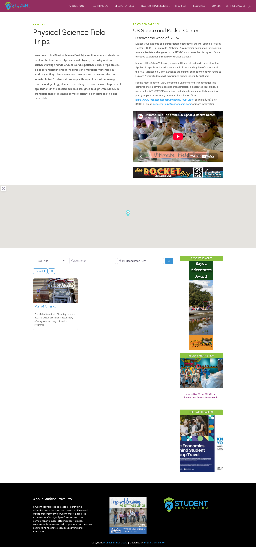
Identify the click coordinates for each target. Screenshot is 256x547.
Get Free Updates (235, 6)
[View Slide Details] (219, 443)
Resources (199, 6)
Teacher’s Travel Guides (154, 6)
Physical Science (42, 300)
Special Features (124, 6)
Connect (217, 6)
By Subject (180, 6)
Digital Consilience (154, 542)
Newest (40, 271)
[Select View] (51, 271)
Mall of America (45, 306)
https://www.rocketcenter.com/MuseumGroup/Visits (164, 99)
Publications (76, 6)
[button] (128, 213)
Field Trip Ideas (99, 6)
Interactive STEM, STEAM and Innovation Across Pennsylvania (201, 395)
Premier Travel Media (115, 542)
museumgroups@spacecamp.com (172, 103)
